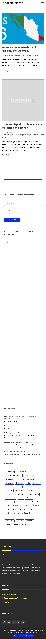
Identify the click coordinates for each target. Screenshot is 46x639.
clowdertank (20, 479)
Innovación (9, 502)
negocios (16, 513)
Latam (8, 506)
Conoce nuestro (17, 215)
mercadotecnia (23, 509)
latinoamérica (17, 506)
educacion (9, 487)
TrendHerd (35, 55)
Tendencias (27, 55)
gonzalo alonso (11, 498)
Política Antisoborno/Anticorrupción (15, 598)
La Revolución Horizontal (31, 502)
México (8, 513)
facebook (29, 494)
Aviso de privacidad (23, 215)
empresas (32, 491)
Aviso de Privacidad (26, 636)
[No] (43, 633)
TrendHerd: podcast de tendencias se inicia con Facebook (22, 126)
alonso (25, 476)
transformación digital (20, 524)
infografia (29, 498)
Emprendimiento (21, 491)
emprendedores (30, 487)
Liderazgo (28, 135)
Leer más (5, 72)
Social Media (19, 55)
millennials (34, 509)
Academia (5, 135)
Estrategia (20, 135)
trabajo (8, 524)
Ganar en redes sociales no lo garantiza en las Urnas (19, 49)
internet (17, 502)
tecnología (20, 521)
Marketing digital (11, 509)
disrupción (36, 483)
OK (15, 636)
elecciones (18, 487)
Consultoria (9, 483)
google (21, 498)
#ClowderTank (22, 472)
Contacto (5, 602)
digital (28, 483)
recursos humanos (11, 517)
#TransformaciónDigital (13, 476)
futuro (37, 494)
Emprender (13, 135)
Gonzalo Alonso (7, 55)
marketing (36, 506)
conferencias (31, 479)
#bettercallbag (10, 472)
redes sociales (25, 517)
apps (32, 476)
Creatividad (19, 483)
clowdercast (9, 479)
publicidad (25, 513)
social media (10, 521)
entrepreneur (10, 494)
